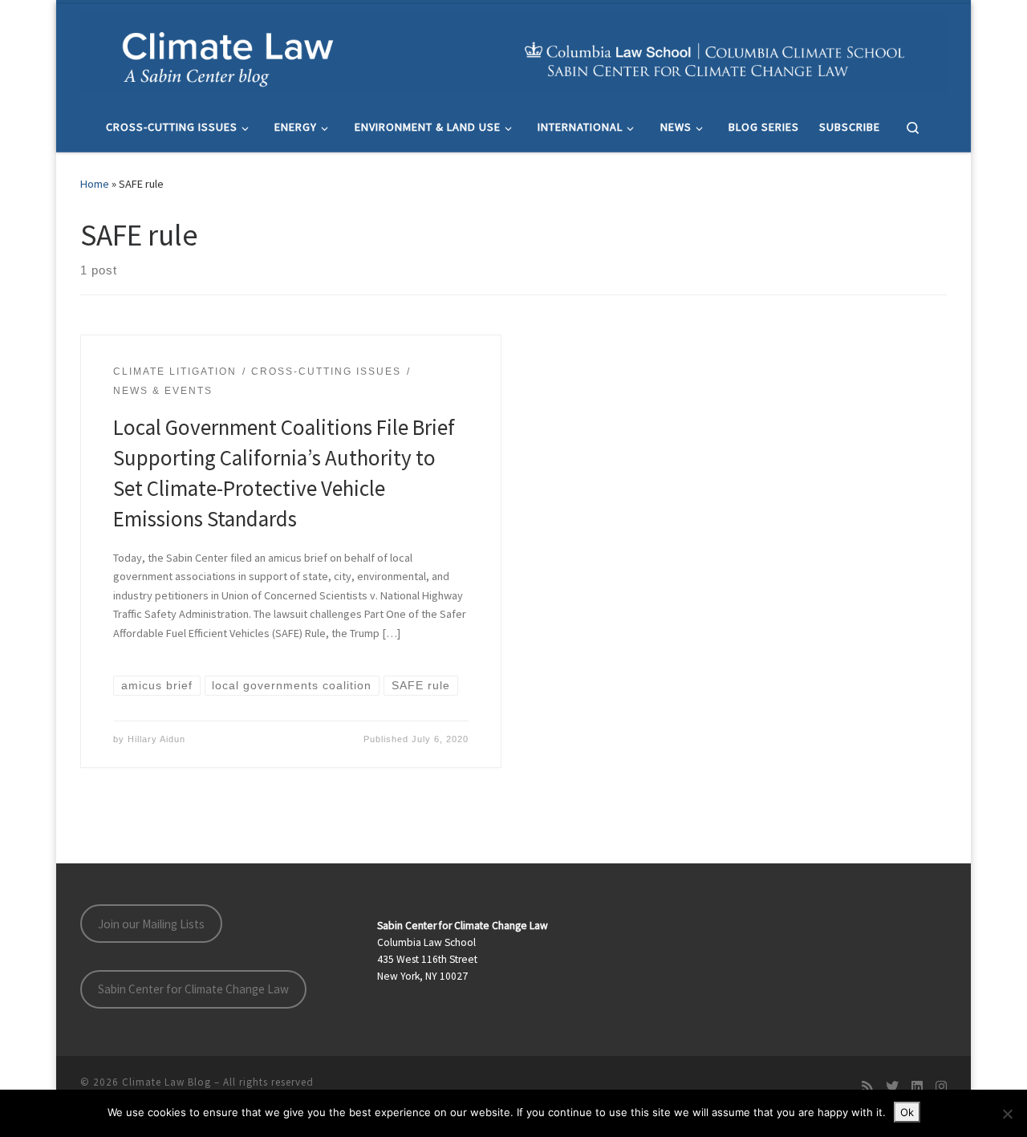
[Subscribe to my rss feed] (867, 1087)
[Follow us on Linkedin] (917, 1087)
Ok (907, 1112)
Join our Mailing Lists (151, 924)
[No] (1007, 1114)
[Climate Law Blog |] (513, 50)
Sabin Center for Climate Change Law (193, 989)
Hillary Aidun (156, 739)
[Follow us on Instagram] (941, 1087)
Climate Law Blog (166, 1082)
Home (94, 184)
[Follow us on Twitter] (892, 1087)
